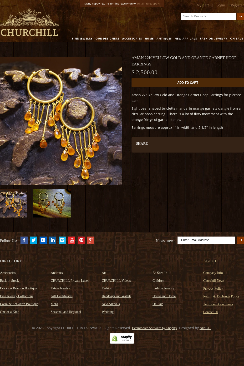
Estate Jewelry (60, 288)
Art (104, 273)
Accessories (132, 38)
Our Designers (107, 38)
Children (158, 280)
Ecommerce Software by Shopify (154, 328)
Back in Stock (9, 280)
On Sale (236, 38)
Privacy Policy (213, 288)
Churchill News (213, 280)
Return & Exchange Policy (221, 296)
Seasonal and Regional (66, 312)
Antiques (164, 38)
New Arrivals (186, 38)
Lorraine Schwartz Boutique (19, 304)
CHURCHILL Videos (116, 280)
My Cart (203, 5)
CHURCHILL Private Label (70, 280)
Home (149, 38)
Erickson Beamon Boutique (18, 288)
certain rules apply (148, 3)
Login (221, 5)
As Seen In (159, 273)
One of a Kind (9, 312)
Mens (54, 304)
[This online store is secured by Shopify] (122, 342)
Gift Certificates (61, 296)
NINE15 (205, 328)
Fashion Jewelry (213, 38)
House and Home (164, 296)
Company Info (213, 273)
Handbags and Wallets (116, 296)
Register (237, 5)
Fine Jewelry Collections (16, 296)
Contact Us (210, 312)
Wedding (108, 312)
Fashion (107, 288)
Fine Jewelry (82, 38)
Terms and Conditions (218, 304)
